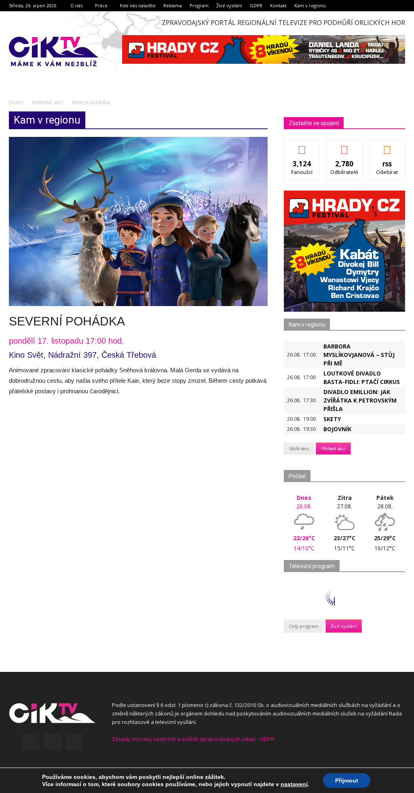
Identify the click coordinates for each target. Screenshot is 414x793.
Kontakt (278, 5)
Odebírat (344, 146)
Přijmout (346, 780)
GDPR (256, 5)
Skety (332, 419)
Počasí (297, 476)
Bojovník (337, 429)
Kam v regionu (310, 5)
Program (199, 5)
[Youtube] (74, 742)
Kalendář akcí (47, 102)
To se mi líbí (302, 146)
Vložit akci (299, 448)
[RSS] (52, 742)
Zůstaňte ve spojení (314, 123)
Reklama (172, 5)
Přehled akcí (333, 448)
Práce (101, 5)
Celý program (304, 626)
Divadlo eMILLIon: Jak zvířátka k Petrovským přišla (360, 400)
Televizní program (312, 566)
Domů (16, 102)
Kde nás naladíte (138, 5)
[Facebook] (31, 742)
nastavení (294, 784)
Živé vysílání (229, 5)
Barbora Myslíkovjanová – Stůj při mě (359, 354)
